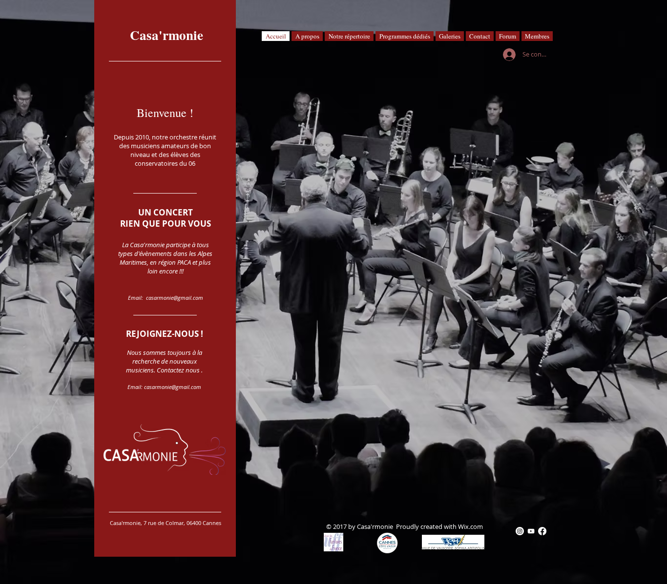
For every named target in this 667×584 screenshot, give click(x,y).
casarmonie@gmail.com (174, 297)
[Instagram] (520, 531)
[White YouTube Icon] (531, 531)
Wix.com (470, 526)
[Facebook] (542, 531)
